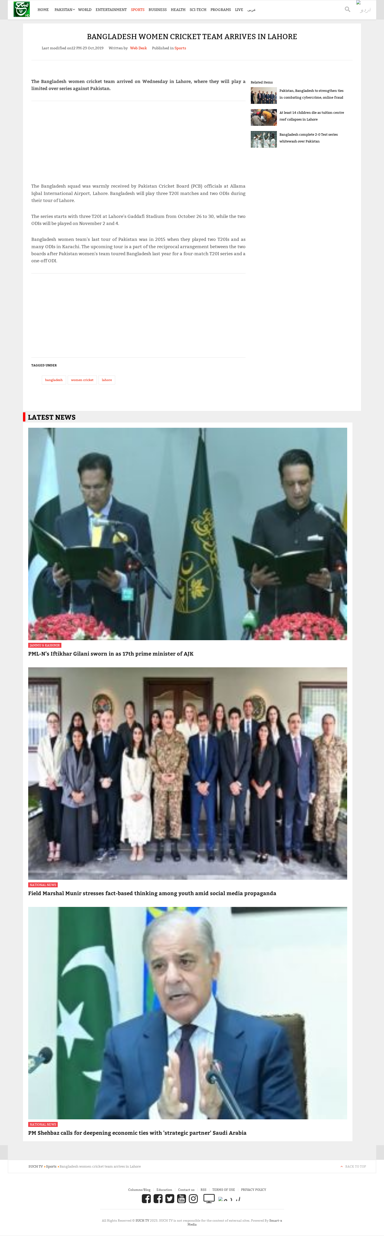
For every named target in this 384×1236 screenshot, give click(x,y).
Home (43, 9)
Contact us (186, 1190)
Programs (221, 9)
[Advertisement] (138, 139)
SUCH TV (143, 1220)
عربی (251, 9)
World (84, 9)
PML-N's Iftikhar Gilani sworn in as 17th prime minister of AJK (111, 653)
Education (164, 1190)
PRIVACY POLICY (253, 1190)
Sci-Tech (198, 9)
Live (239, 9)
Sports (137, 9)
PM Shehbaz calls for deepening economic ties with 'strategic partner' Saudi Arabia (137, 1132)
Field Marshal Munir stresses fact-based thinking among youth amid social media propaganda (152, 892)
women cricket (82, 380)
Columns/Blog (139, 1190)
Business (158, 9)
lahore (107, 380)
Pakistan (63, 9)
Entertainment (111, 9)
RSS (203, 1190)
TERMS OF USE (223, 1190)
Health (178, 9)
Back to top (355, 1166)
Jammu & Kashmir (45, 645)
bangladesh (54, 380)
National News (43, 885)
